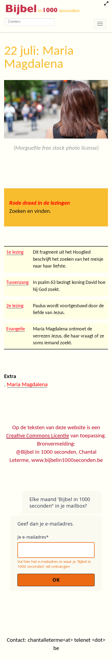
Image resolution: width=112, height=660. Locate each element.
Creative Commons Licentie (37, 436)
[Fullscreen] (106, 4)
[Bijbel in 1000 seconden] (40, 8)
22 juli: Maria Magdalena (39, 58)
